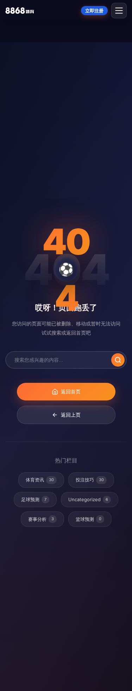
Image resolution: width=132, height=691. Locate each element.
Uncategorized (88, 499)
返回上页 (71, 415)
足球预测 (33, 499)
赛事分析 (41, 519)
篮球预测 (88, 519)
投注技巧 (90, 480)
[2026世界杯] (19, 10)
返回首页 (71, 391)
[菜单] (119, 10)
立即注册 (94, 10)
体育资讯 (40, 480)
